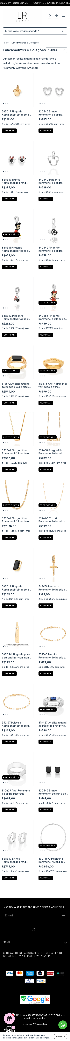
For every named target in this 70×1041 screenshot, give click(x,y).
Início (6, 42)
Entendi (60, 1036)
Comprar (9, 403)
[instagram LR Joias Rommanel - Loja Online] (33, 929)
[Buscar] (63, 31)
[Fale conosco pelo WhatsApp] (62, 1024)
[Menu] (64, 17)
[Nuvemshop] (35, 1024)
